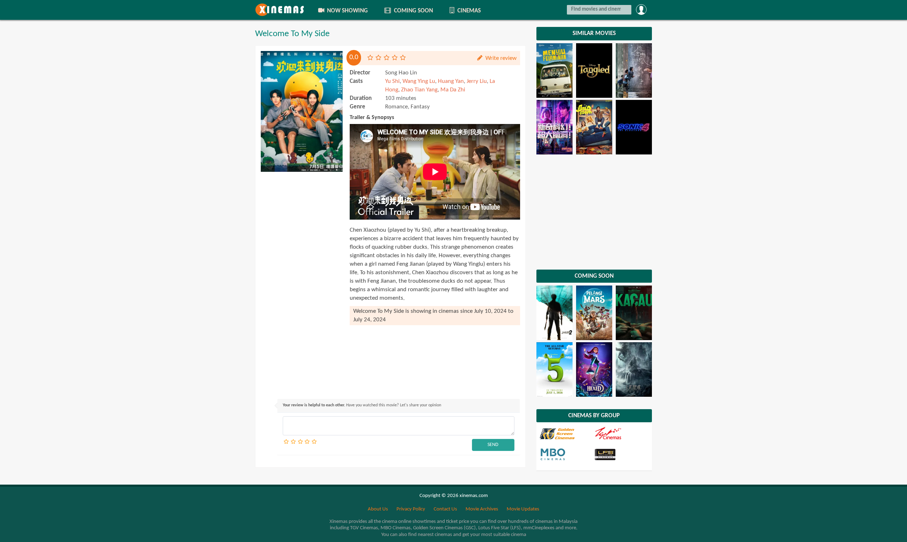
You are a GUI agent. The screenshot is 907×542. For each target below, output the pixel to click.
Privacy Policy (410, 509)
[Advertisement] (302, 281)
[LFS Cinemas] (621, 454)
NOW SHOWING (347, 11)
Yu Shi (392, 81)
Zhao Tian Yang (419, 90)
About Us (378, 509)
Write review (500, 58)
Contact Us (445, 509)
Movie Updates (523, 509)
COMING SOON (413, 11)
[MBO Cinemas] (566, 454)
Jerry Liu (477, 81)
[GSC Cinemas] (566, 433)
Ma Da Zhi (452, 90)
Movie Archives (482, 509)
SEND (493, 444)
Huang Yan (451, 81)
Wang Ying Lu (418, 81)
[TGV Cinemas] (621, 433)
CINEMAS (468, 11)
